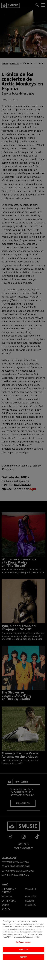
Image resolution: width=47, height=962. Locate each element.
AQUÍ (9, 937)
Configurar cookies (23, 942)
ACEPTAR (23, 957)
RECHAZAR (23, 949)
